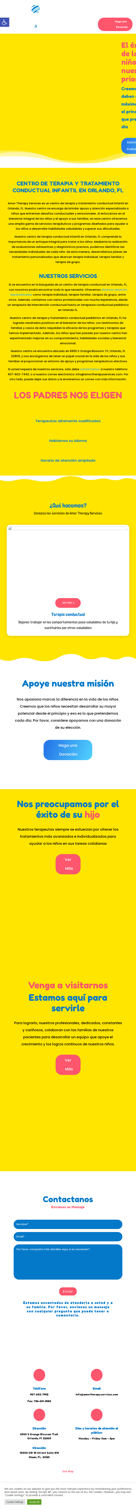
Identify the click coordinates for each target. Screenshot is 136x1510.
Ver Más (69, 864)
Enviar (68, 1291)
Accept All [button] (34, 1501)
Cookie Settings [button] (15, 1501)
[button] (4, 22)
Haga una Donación (121, 24)
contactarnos (90, 369)
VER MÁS (67, 602)
